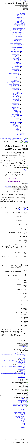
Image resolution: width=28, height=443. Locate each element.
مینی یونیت (19, 17)
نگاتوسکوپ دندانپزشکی (16, 47)
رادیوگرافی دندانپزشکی (19, 24)
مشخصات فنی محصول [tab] (22, 187)
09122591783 (21, 398)
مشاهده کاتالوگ (23, 344)
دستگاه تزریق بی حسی (16, 45)
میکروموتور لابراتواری (14, 109)
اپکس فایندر (16, 74)
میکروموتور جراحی (14, 97)
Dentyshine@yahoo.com (18, 404)
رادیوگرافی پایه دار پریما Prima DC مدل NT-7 (14, 360)
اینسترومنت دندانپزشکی (16, 51)
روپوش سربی (16, 89)
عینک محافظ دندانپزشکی (16, 43)
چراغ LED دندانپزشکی (17, 40)
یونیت (23, 423)
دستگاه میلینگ (16, 104)
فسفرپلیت (22, 26)
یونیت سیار (19, 21)
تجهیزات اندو (19, 71)
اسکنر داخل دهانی (15, 81)
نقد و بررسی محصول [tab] (23, 189)
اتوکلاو (23, 421)
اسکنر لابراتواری (15, 103)
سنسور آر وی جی (21, 25)
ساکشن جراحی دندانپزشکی (15, 30)
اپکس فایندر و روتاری (14, 73)
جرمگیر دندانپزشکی (17, 33)
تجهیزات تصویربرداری (17, 79)
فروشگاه (23, 409)
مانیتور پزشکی (15, 88)
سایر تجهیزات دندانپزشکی (19, 28)
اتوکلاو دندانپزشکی (20, 22)
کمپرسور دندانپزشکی (17, 29)
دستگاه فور (16, 70)
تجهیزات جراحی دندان (17, 93)
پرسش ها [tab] (16, 189)
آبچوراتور (17, 77)
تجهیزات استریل (18, 66)
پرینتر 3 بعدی (19, 37)
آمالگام (17, 129)
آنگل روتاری (16, 60)
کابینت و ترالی (19, 115)
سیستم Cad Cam (18, 49)
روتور (18, 120)
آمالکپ (17, 127)
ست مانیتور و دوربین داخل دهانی (11, 82)
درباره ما (20, 135)
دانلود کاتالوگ (23, 346)
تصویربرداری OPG (15, 86)
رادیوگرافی (22, 418)
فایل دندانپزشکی (15, 123)
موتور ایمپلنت (16, 100)
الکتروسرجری (16, 99)
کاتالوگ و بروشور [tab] (10, 187)
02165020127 (8, 186)
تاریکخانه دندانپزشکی (14, 84)
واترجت (17, 64)
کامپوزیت (17, 126)
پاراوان (17, 92)
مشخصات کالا (21, 358)
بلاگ (24, 131)
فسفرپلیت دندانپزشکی (19, 412)
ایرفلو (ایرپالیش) (15, 114)
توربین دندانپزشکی (15, 52)
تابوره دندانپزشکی (18, 39)
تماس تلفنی (25, 169)
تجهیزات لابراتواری (18, 101)
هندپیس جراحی (15, 54)
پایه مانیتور (16, 90)
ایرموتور (17, 55)
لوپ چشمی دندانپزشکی (16, 44)
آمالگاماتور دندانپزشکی (16, 34)
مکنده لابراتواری (15, 107)
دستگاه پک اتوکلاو (15, 67)
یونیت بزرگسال (18, 15)
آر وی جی (23, 420)
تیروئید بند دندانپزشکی (14, 85)
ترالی (18, 119)
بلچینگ (17, 112)
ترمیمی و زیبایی (18, 111)
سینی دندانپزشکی (18, 41)
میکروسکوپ (19, 48)
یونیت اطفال (19, 19)
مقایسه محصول (21, 356)
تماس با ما (19, 134)
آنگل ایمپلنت (16, 59)
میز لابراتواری (16, 108)
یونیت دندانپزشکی (21, 14)
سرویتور (17, 118)
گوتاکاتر (17, 78)
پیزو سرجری (16, 96)
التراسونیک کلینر (15, 69)
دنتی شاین (22, 13)
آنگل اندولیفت (16, 58)
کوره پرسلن (16, 105)
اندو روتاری (16, 75)
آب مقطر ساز (19, 36)
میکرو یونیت (19, 18)
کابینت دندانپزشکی (15, 116)
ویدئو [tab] (16, 187)
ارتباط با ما (22, 133)
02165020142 (21, 401)
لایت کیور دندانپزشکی (17, 32)
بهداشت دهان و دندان (17, 63)
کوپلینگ (17, 62)
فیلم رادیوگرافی (15, 124)
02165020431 (21, 402)
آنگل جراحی (16, 56)
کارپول (17, 130)
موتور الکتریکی (15, 94)
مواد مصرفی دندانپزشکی (16, 122)
